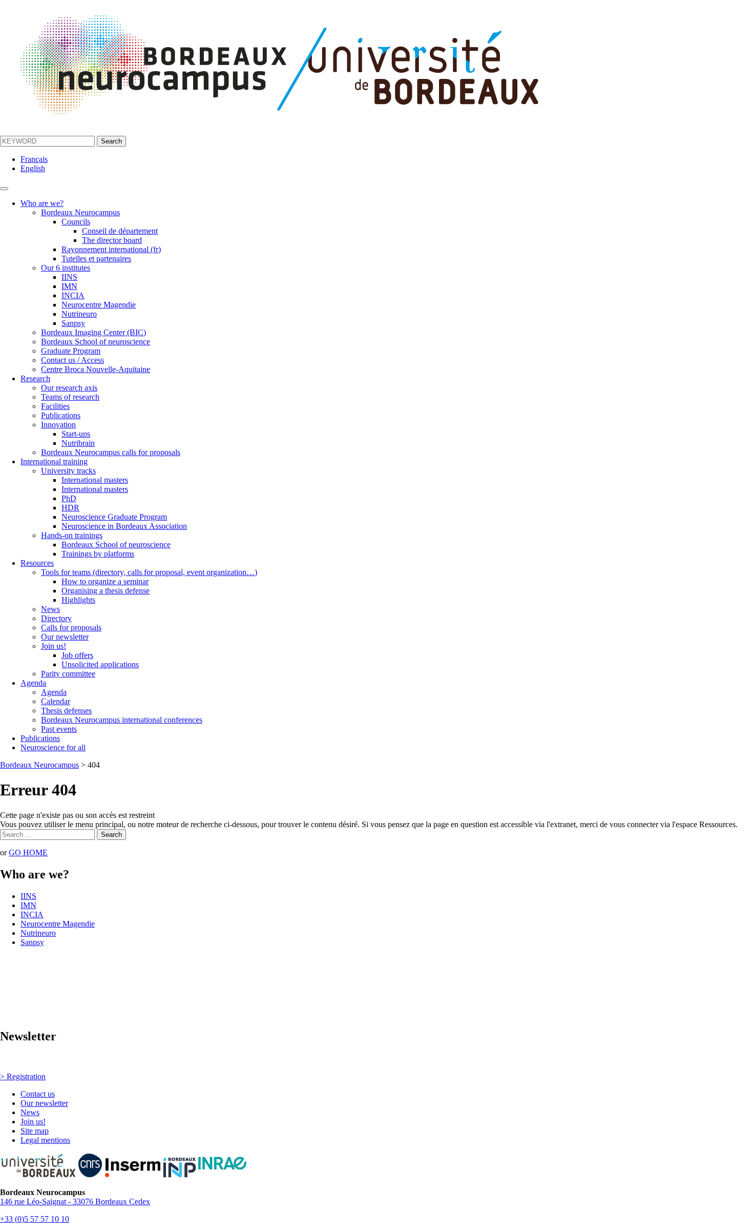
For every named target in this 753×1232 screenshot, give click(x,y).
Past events (59, 729)
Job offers (77, 655)
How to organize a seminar (105, 581)
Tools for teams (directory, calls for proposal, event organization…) (149, 572)
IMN (69, 286)
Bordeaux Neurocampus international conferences (121, 719)
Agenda (33, 683)
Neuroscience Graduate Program (114, 516)
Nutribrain (78, 443)
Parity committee (68, 673)
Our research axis (69, 387)
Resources (37, 563)
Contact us (37, 1094)
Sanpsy (73, 323)
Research (35, 378)
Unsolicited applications (100, 664)
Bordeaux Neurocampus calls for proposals (110, 452)
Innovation (58, 424)
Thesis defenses (66, 710)
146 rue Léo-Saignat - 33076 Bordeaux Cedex (75, 1201)
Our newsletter (65, 636)
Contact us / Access (72, 360)
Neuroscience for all (53, 747)
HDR (70, 507)
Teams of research (70, 397)
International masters (94, 480)
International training (54, 461)
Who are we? (42, 203)
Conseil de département (120, 231)
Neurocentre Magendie (98, 304)
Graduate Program (70, 350)
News (50, 609)
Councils (75, 221)
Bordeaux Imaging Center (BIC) (93, 332)
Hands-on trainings (71, 535)
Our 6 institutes (65, 267)
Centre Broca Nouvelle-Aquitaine (95, 369)
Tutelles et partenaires (96, 258)
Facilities (55, 406)
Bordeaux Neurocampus (80, 212)
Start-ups (75, 433)
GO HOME (28, 852)
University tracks (68, 470)
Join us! (53, 646)
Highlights (78, 600)
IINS (69, 277)
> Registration (23, 1076)
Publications (60, 415)
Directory (56, 618)
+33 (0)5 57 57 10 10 (34, 1219)
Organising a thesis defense (105, 590)
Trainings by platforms (97, 553)
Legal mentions (45, 1140)
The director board (112, 240)
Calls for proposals (71, 627)
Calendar (55, 701)
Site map (34, 1130)
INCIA (73, 295)
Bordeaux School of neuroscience (95, 341)
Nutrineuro (79, 314)
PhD (68, 498)
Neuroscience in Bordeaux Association (124, 526)
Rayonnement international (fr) (111, 249)
